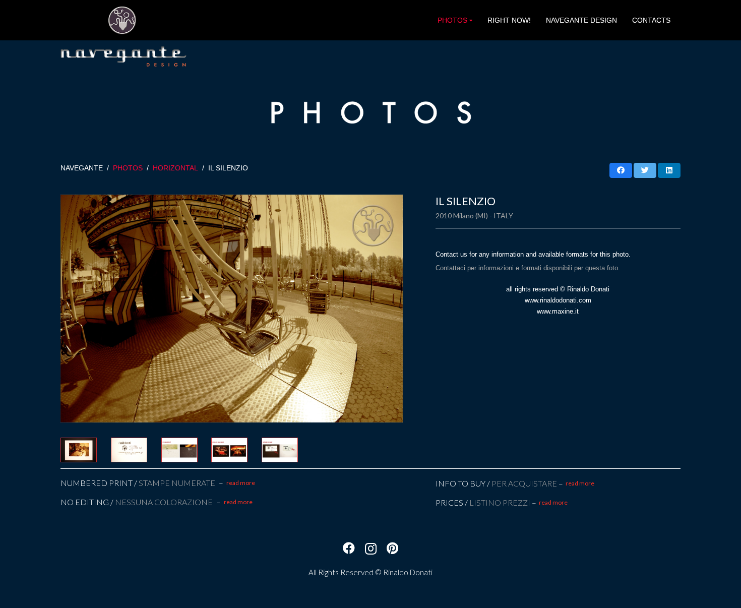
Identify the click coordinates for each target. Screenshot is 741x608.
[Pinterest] (392, 548)
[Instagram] (371, 548)
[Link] (122, 20)
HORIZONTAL (175, 168)
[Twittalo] (645, 170)
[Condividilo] (620, 170)
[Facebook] (349, 548)
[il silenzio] (80, 450)
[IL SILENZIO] (231, 308)
